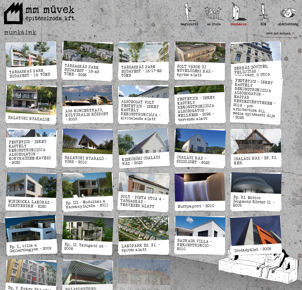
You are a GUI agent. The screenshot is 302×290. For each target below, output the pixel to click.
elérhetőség (288, 24)
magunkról (189, 24)
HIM (263, 24)
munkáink (239, 24)
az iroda (214, 24)
